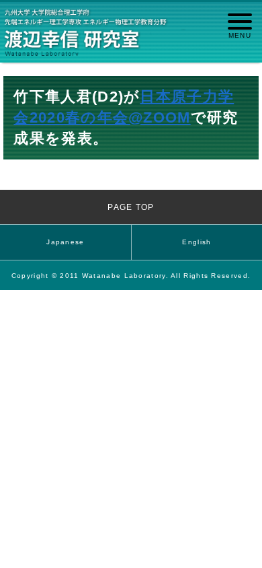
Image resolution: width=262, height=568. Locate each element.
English (196, 242)
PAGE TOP (130, 207)
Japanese (65, 242)
